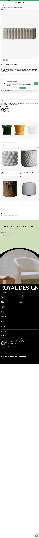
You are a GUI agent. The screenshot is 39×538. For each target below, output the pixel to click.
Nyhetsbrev (2, 295)
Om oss (2, 301)
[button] (36, 2)
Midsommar (3, 322)
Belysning (21, 295)
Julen (1, 327)
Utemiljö (21, 302)
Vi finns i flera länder (4, 335)
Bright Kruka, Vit (3, 172)
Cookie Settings (15, 87)
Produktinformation (4, 115)
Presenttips (2, 321)
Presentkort (2, 296)
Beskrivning (2, 100)
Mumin (2, 320)
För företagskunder (4, 308)
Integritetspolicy (3, 306)
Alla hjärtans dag (3, 316)
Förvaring (21, 301)
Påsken (2, 317)
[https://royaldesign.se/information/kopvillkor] (22, 356)
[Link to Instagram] (3, 353)
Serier (20, 303)
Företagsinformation (4, 303)
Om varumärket (3, 117)
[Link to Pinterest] (6, 353)
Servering (21, 296)
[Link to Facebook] (1, 353)
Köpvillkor (2, 297)
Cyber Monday (3, 326)
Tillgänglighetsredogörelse (5, 311)
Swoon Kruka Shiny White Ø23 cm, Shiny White (26, 172)
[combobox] (19, 76)
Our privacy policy (25, 84)
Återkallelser (2, 312)
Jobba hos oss (3, 302)
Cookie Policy (3, 307)
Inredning (21, 297)
